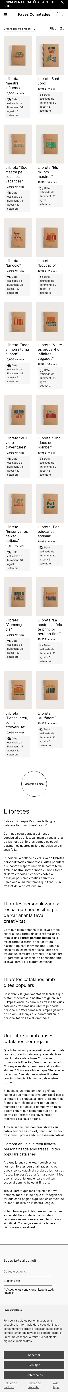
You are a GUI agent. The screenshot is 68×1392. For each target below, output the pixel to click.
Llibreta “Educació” (47, 263)
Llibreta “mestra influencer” (14, 83)
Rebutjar (34, 1365)
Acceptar (34, 1355)
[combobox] (20, 28)
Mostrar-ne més (34, 783)
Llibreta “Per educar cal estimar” (48, 531)
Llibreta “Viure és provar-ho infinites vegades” (50, 352)
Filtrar (54, 28)
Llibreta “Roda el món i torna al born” (17, 349)
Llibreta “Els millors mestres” (48, 172)
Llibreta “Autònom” (47, 715)
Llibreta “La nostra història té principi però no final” (50, 627)
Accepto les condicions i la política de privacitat (29, 1291)
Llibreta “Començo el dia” (16, 624)
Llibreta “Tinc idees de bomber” (49, 442)
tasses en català (51, 1135)
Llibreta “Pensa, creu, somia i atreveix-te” (16, 720)
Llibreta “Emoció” (13, 263)
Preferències (34, 1375)
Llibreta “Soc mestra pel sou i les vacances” (16, 174)
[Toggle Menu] (5, 14)
